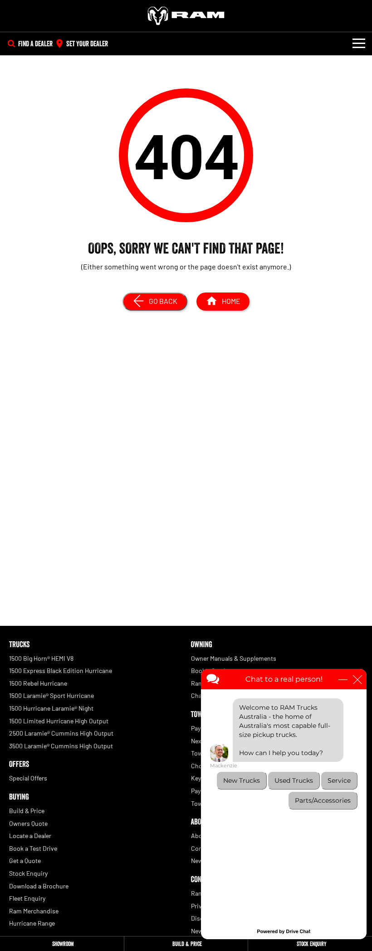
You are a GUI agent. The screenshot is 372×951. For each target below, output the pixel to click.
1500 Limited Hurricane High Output (58, 721)
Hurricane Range (32, 923)
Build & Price (26, 810)
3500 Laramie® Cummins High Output (61, 746)
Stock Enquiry (28, 873)
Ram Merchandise (34, 911)
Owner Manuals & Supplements (233, 658)
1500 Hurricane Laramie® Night (51, 708)
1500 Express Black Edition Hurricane (60, 670)
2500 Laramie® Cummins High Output (61, 733)
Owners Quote (28, 823)
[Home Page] (186, 16)
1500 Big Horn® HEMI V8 (41, 658)
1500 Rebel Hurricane (38, 683)
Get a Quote (25, 860)
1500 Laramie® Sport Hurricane (51, 695)
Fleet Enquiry (27, 898)
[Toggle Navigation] (358, 43)
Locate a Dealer (30, 835)
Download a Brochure (39, 886)
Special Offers (28, 778)
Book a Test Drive (33, 848)
